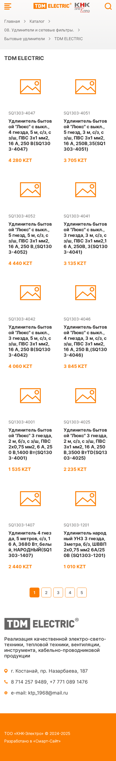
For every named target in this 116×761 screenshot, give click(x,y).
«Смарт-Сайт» (47, 741)
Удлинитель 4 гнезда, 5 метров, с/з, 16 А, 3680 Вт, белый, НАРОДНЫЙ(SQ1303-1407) (30, 544)
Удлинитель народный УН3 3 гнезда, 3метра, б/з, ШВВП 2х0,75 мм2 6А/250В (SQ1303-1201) (85, 544)
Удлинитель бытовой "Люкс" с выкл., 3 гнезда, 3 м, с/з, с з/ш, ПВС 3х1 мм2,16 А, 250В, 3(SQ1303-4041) (86, 238)
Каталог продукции (7, 6)
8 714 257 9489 (29, 682)
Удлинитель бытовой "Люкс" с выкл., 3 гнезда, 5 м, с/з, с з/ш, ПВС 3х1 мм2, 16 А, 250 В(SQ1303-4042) (30, 341)
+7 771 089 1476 (69, 682)
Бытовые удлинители (24, 38)
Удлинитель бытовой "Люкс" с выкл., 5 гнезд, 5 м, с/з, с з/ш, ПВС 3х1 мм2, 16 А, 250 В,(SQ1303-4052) (30, 238)
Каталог (37, 21)
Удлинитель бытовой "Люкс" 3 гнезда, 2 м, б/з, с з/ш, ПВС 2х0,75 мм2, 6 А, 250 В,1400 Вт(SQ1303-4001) (30, 444)
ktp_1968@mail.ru (48, 693)
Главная (12, 21)
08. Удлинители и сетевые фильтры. (39, 29)
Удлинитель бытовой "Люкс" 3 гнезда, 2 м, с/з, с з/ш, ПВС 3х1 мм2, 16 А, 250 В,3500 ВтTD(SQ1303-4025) (85, 444)
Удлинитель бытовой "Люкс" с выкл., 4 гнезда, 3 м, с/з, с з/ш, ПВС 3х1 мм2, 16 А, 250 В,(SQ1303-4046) (85, 341)
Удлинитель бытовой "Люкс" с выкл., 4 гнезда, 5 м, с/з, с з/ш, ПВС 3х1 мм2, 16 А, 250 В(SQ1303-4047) (30, 135)
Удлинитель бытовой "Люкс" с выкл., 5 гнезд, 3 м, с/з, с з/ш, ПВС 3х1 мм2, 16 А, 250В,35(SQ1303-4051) (85, 135)
